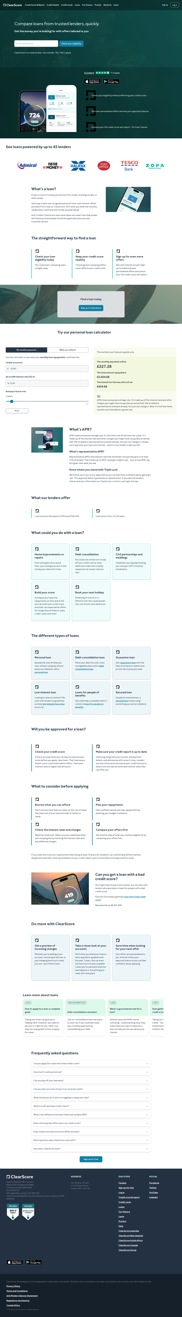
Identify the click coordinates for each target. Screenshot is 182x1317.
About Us (107, 5)
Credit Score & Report (35, 5)
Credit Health (53, 5)
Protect (98, 5)
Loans (77, 5)
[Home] (12, 5)
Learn (116, 5)
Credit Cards (67, 5)
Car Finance (87, 5)
